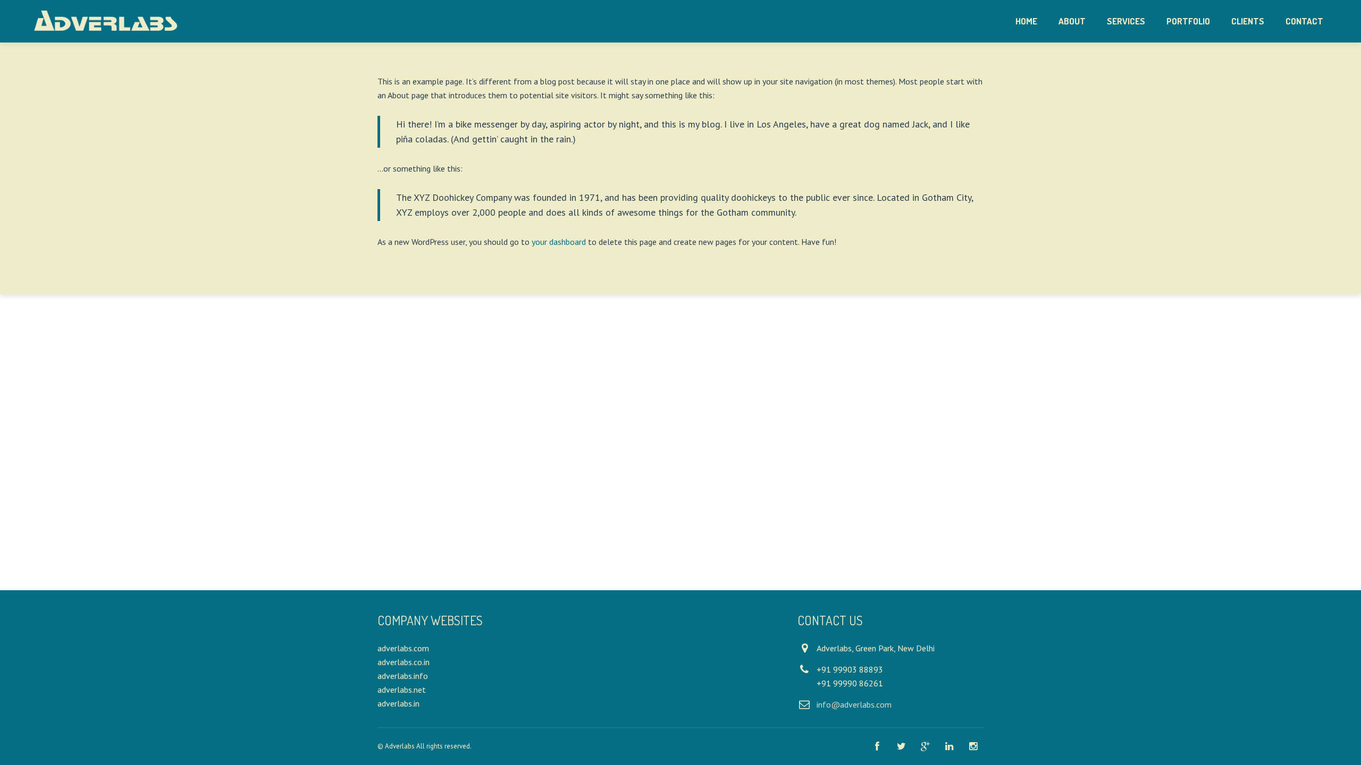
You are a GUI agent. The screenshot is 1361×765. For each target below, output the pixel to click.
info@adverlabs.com (854, 704)
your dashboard (559, 241)
